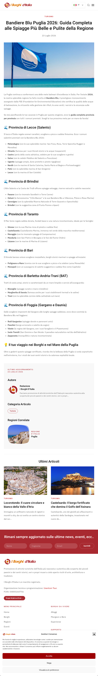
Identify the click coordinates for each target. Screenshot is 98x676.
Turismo (49, 16)
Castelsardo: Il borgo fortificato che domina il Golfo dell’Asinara (71, 505)
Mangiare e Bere (58, 617)
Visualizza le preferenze (49, 670)
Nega (49, 663)
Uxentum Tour (50, 588)
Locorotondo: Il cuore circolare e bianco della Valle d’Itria (24, 505)
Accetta (49, 656)
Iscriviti (87, 545)
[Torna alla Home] (18, 5)
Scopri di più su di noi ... (14, 598)
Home (6, 612)
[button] (94, 634)
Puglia (34, 436)
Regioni (7, 621)
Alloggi (54, 612)
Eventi (7, 626)
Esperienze (56, 621)
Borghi (7, 617)
